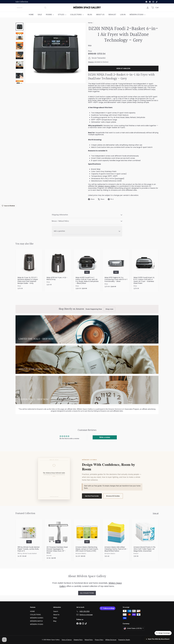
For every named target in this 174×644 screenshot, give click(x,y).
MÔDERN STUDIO (137, 14)
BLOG (90, 14)
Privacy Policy (99, 639)
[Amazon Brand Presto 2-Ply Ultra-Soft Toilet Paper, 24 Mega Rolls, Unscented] (145, 539)
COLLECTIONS (76, 14)
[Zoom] (55, 53)
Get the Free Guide (92, 496)
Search (55, 611)
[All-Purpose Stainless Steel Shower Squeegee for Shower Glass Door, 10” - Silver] (58, 540)
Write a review (104, 437)
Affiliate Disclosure (110, 639)
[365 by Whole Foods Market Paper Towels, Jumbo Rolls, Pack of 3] (29, 539)
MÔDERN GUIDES (36, 618)
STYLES (61, 14)
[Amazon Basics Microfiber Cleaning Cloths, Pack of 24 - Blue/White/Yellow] (116, 539)
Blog (54, 621)
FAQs (55, 618)
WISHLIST (112, 14)
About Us (56, 614)
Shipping (91, 62)
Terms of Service (67, 639)
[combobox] (32, 7)
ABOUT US (100, 14)
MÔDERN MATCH (36, 621)
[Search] (45, 7)
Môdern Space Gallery (107, 186)
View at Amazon (123, 68)
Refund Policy (89, 639)
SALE (40, 14)
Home (90, 23)
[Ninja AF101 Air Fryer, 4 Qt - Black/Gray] (58, 268)
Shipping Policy (78, 639)
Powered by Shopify (124, 639)
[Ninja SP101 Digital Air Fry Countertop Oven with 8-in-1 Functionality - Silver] (116, 269)
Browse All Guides (113, 496)
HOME (31, 14)
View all (155, 513)
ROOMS (49, 14)
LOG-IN (123, 14)
